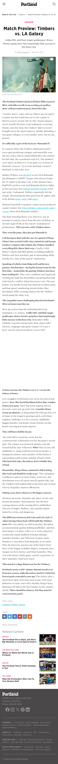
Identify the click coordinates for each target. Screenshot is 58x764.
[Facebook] (7, 710)
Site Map (17, 735)
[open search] (54, 4)
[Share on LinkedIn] (14, 616)
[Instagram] (12, 710)
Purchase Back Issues (32, 742)
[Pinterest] (23, 710)
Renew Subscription (36, 740)
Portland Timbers (10, 604)
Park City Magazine (43, 749)
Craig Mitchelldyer (14, 94)
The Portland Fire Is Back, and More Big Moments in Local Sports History (19, 640)
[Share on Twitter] (9, 616)
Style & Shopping (32, 722)
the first (27, 175)
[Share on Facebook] (4, 616)
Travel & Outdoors (24, 725)
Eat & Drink (19, 722)
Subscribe (23, 740)
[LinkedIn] (28, 710)
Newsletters (48, 742)
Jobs (35, 732)
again (17, 199)
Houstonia (39, 747)
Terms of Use (7, 735)
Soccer (22, 604)
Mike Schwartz (23, 52)
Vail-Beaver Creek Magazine (23, 749)
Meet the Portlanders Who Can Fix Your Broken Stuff (18, 680)
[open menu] (4, 4)
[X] (18, 710)
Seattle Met (29, 747)
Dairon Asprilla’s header (35, 189)
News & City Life (9, 15)
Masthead (18, 732)
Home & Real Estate (41, 725)
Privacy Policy (44, 732)
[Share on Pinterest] (19, 616)
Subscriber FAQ (17, 742)
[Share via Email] (25, 616)
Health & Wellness (9, 727)
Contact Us (27, 735)
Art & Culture (45, 722)
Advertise (28, 732)
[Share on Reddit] (30, 616)
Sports (22, 15)
